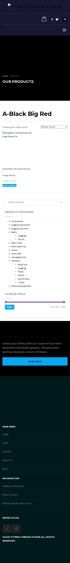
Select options (9, 185)
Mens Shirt (16, 242)
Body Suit (22, 264)
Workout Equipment (21, 286)
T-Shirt (21, 282)
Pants (21, 271)
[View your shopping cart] (43, 19)
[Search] (61, 202)
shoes (14, 250)
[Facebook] (52, 19)
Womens (15, 260)
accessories (17, 221)
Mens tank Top (18, 246)
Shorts (21, 239)
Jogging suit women (20, 224)
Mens (14, 232)
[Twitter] (57, 19)
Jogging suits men (19, 228)
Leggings (22, 235)
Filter (9, 307)
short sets (16, 253)
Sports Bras (23, 278)
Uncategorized (18, 257)
